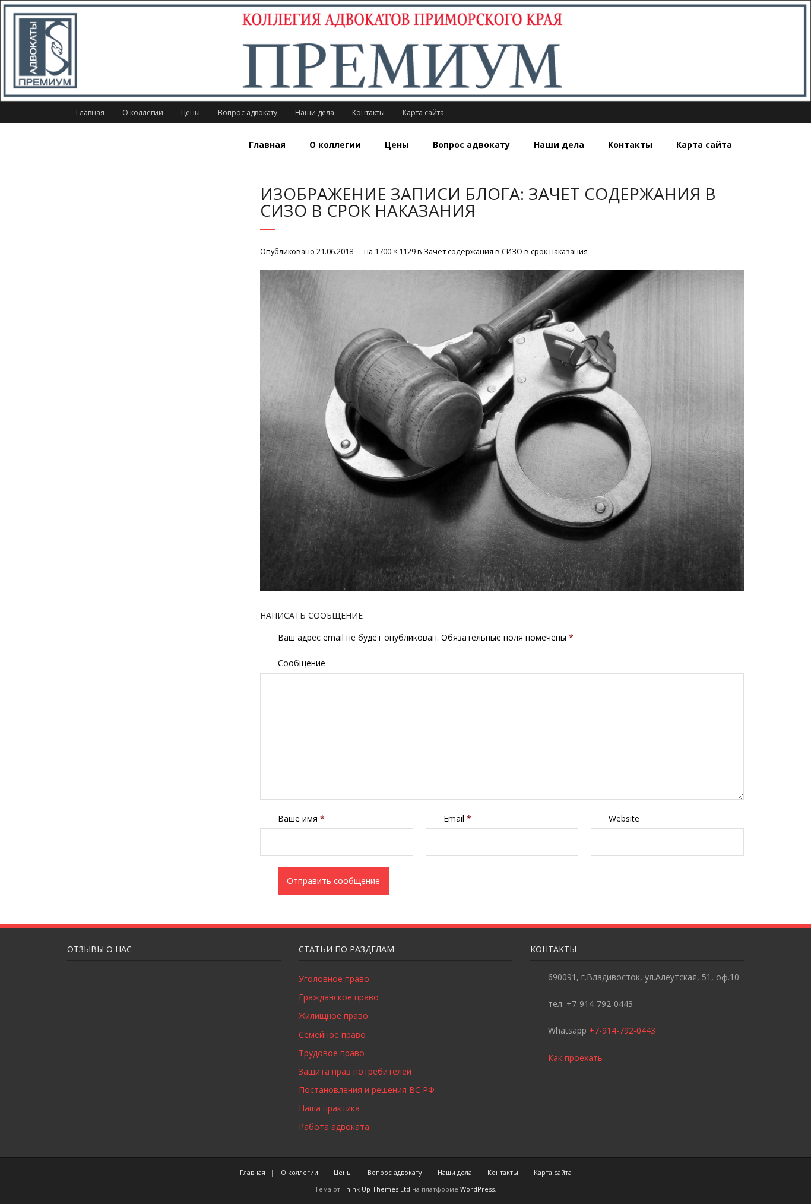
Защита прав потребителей (355, 1071)
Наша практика (329, 1108)
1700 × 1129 (395, 251)
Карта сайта (423, 112)
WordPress (477, 1188)
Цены (190, 112)
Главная (90, 112)
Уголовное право (334, 978)
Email (457, 818)
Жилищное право (333, 1015)
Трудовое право (332, 1053)
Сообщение (301, 662)
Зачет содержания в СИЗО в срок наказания (506, 251)
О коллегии (142, 112)
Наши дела (314, 112)
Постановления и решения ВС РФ (367, 1089)
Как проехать (575, 1057)
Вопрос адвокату (247, 112)
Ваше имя (301, 818)
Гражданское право (339, 997)
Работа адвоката (334, 1126)
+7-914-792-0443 (622, 1030)
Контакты (368, 112)
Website (624, 818)
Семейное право (332, 1034)
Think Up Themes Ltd (376, 1188)
